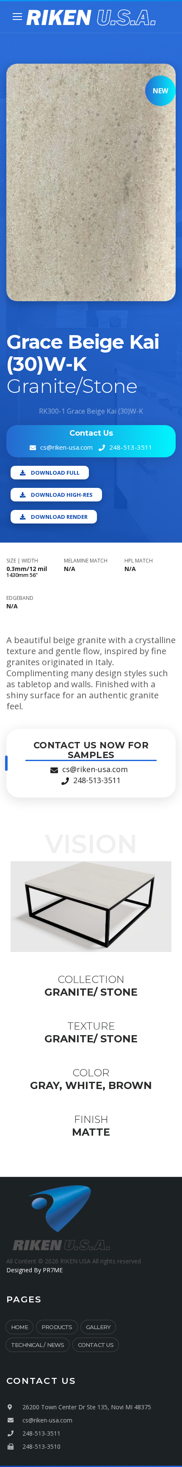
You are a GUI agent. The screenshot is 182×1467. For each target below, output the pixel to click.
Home (19, 1327)
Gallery (98, 1327)
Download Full (55, 472)
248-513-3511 (130, 447)
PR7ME (53, 1270)
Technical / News (37, 1344)
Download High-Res (62, 494)
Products (56, 1327)
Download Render (59, 517)
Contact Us (95, 1344)
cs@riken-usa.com (66, 447)
